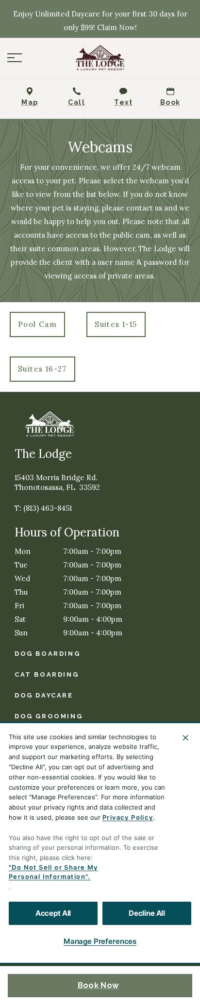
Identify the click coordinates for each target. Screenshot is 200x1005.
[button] (14, 57)
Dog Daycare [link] (44, 695)
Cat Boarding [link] (47, 674)
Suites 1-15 (116, 324)
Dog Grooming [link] (49, 716)
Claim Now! (117, 27)
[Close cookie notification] (185, 737)
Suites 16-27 (42, 368)
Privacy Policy (127, 817)
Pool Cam (37, 324)
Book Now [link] (98, 985)
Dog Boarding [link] (47, 653)
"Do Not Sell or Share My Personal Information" (53, 872)
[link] (100, 57)
